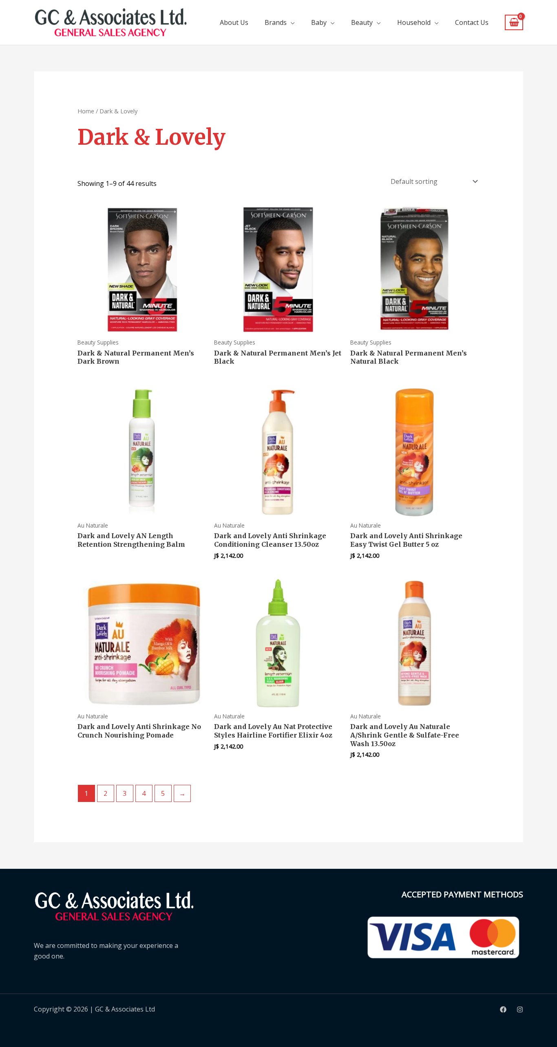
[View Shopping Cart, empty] (514, 23)
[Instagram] (520, 1009)
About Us (234, 22)
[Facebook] (503, 1009)
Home (85, 111)
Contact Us (471, 22)
